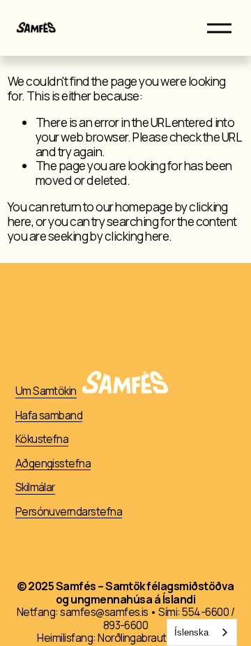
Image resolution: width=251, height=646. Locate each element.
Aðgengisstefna (53, 464)
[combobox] (202, 632)
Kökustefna (42, 439)
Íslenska (191, 632)
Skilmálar (35, 488)
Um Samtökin (46, 391)
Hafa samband (49, 416)
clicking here (137, 236)
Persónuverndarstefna (69, 512)
